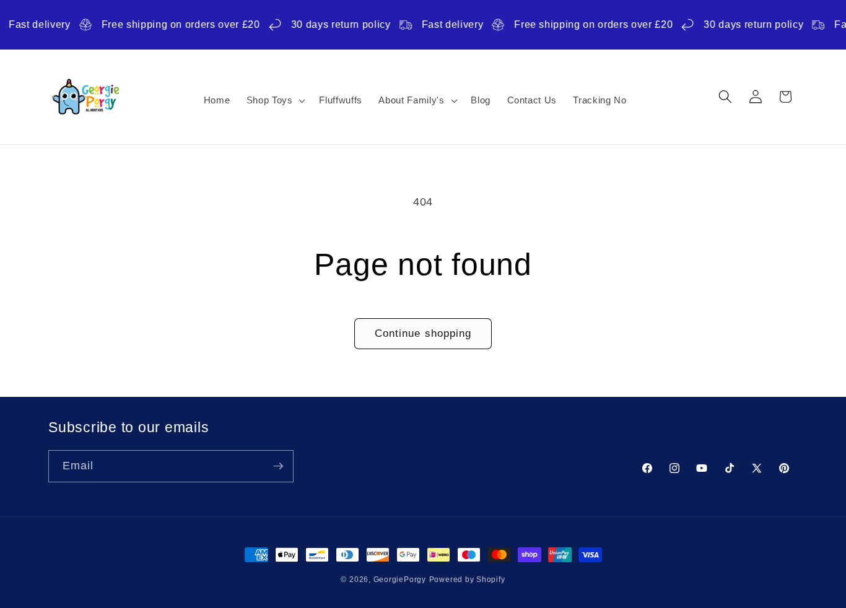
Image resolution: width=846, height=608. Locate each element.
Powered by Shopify (467, 579)
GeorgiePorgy (399, 579)
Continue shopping (423, 333)
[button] (274, 100)
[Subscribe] (278, 466)
